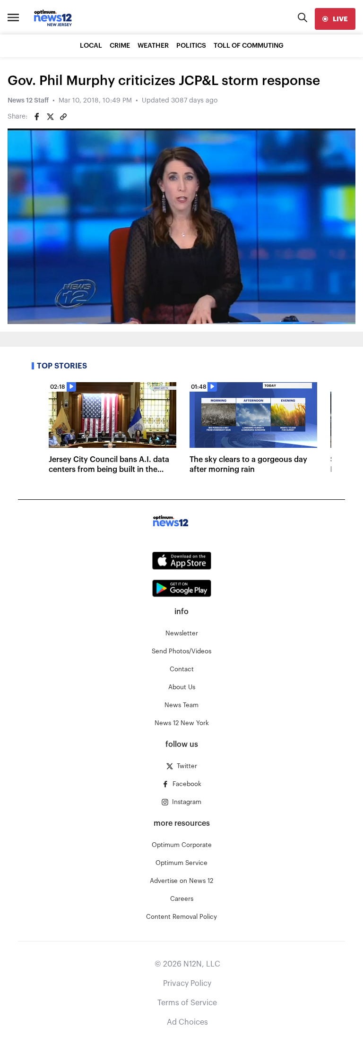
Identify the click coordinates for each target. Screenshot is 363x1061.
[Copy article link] (63, 116)
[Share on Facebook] (37, 116)
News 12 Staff (28, 100)
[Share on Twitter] (50, 116)
